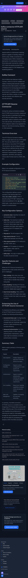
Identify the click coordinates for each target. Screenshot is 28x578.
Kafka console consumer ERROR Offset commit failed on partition (13, 440)
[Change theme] (18, 175)
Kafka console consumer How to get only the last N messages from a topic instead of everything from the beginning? (13, 455)
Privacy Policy (6, 554)
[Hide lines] (20, 175)
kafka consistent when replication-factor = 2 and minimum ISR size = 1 (12, 436)
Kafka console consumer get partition (10, 444)
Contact (4, 556)
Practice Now (20, 3)
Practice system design (10, 44)
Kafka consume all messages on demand (10, 446)
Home (2, 30)
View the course (8, 491)
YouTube (5, 563)
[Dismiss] (24, 499)
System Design (6, 545)
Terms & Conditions (7, 552)
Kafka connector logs (6, 432)
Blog (4, 543)
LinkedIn (5, 561)
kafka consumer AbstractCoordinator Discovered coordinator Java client (12, 450)
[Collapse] (22, 175)
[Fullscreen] (24, 175)
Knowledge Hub (8, 30)
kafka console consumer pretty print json (10, 459)
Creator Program (6, 547)
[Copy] (17, 175)
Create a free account (10, 507)
